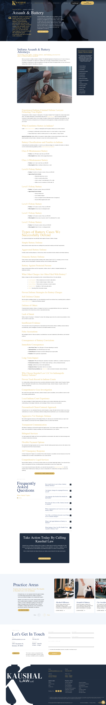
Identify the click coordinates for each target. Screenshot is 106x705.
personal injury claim (59, 467)
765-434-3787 (35, 639)
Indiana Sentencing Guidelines (48, 146)
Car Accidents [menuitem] (82, 69)
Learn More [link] (59, 610)
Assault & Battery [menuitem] (82, 67)
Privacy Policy (93, 702)
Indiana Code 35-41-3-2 (27, 301)
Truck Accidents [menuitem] (68, 692)
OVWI (29, 288)
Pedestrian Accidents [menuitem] (83, 83)
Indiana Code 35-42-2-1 (30, 128)
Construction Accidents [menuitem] (83, 71)
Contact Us (50, 686)
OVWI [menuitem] (80, 82)
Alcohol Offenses (32, 284)
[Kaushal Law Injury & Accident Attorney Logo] (19, 3)
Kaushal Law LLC (50, 116)
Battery (20, 497)
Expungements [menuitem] (82, 685)
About (49, 682)
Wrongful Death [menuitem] (82, 92)
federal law (45, 368)
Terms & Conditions (84, 702)
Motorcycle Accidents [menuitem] (83, 78)
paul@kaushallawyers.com (18, 639)
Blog (49, 685)
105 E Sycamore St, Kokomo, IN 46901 (18, 645)
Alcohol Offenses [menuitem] (82, 66)
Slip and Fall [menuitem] (81, 89)
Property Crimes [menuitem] (82, 87)
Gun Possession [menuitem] (82, 76)
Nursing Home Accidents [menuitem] (83, 80)
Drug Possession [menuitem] (82, 73)
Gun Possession (31, 282)
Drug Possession (31, 280)
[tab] (58, 484)
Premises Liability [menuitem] (82, 85)
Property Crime (31, 286)
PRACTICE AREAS (16, 9)
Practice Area (51, 683)
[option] (64, 596)
